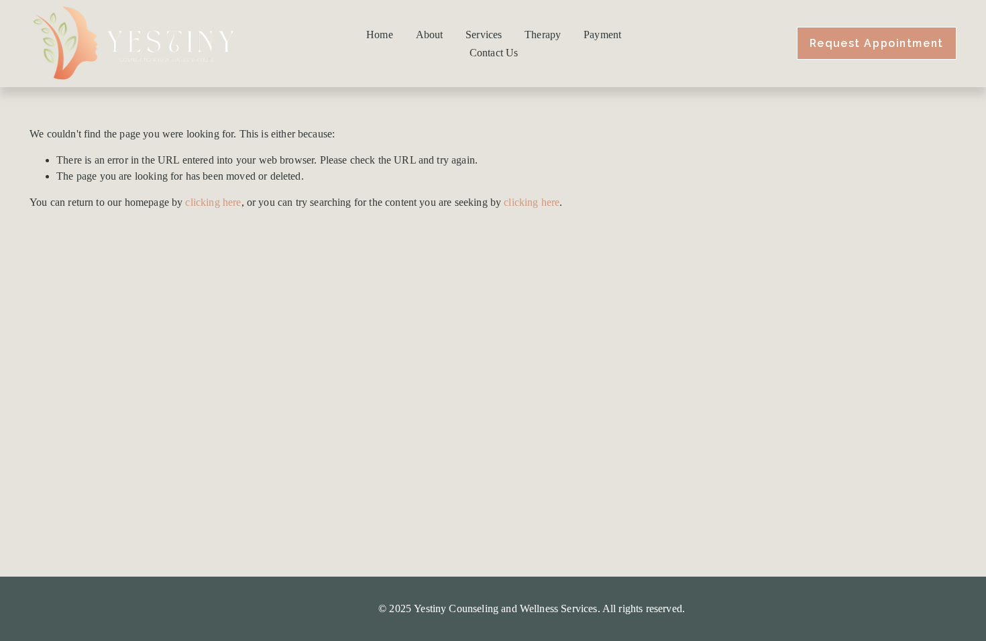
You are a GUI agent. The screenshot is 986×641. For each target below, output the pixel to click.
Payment (602, 34)
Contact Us (494, 52)
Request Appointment (877, 43)
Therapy (543, 34)
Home (379, 34)
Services (483, 34)
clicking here (213, 202)
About (429, 34)
